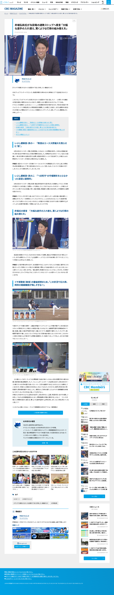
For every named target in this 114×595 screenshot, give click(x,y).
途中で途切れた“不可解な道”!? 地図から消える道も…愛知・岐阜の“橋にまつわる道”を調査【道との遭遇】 (98, 516)
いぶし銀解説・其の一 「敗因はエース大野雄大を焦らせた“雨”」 (34, 122)
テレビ (19, 2)
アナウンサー (85, 2)
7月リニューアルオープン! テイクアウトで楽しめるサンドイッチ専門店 (59, 487)
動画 (67, 2)
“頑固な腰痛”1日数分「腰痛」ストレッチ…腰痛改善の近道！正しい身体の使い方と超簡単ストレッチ (98, 429)
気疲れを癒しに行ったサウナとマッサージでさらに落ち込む (98, 436)
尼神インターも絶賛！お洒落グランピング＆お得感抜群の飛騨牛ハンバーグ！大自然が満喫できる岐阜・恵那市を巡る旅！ (21, 469)
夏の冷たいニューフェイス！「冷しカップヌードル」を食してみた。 (98, 445)
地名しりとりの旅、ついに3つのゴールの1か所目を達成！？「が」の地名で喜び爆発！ (40, 468)
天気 (51, 2)
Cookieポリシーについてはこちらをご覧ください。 (19, 578)
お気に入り (106, 9)
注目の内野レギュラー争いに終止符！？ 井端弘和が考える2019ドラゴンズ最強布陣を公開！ (59, 468)
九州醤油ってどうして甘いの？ (98, 411)
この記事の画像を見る (40, 413)
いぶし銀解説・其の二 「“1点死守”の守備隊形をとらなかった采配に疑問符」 (38, 125)
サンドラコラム (22, 13)
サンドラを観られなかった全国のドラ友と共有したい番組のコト (31, 503)
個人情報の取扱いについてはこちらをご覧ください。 (19, 572)
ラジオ (26, 2)
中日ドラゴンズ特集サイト (22, 546)
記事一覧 (45, 443)
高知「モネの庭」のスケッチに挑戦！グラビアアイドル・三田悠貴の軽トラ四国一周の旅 (98, 480)
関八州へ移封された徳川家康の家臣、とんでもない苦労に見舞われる (98, 420)
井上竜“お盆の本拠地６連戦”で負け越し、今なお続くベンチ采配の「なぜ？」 (99, 472)
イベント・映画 (35, 2)
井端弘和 (54, 503)
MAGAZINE (59, 2)
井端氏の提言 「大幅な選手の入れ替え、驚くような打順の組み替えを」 (36, 127)
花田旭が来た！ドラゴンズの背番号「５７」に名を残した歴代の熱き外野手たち (98, 454)
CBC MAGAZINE (13, 9)
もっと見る (94, 496)
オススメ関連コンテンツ (22, 134)
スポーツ (17, 499)
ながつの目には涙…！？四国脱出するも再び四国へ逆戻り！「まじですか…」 (21, 487)
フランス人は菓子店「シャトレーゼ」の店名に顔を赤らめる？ (98, 462)
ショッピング (95, 2)
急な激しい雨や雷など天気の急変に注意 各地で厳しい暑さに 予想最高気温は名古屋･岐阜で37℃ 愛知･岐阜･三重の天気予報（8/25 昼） (99, 534)
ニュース (44, 2)
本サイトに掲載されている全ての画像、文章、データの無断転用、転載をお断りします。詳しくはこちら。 (32, 576)
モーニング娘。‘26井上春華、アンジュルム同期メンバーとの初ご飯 (98, 488)
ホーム (6, 13)
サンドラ (25, 438)
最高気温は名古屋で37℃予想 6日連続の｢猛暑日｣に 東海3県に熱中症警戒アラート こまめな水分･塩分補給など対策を (98, 542)
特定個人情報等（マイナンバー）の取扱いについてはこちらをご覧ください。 (25, 574)
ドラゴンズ (74, 2)
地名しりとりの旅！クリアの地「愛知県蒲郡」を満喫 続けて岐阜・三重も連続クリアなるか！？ (40, 487)
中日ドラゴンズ (13, 13)
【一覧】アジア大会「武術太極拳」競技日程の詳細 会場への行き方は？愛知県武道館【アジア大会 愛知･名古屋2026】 (98, 550)
